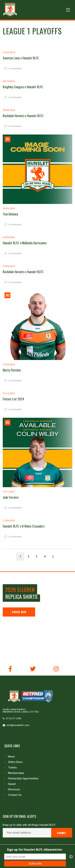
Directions (14, 789)
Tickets (12, 767)
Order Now (19, 612)
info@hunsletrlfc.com (18, 725)
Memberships (16, 773)
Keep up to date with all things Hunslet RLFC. (29, 825)
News (11, 756)
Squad (11, 784)
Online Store (15, 762)
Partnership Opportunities (23, 778)
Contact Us (14, 795)
